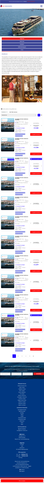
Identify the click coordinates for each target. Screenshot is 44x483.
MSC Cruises (22, 390)
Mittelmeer (22, 421)
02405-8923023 (22, 428)
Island (22, 414)
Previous (4, 89)
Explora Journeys (22, 405)
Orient (22, 422)
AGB (22, 446)
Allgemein (22, 38)
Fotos (22, 49)
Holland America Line (22, 385)
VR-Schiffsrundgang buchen (22, 449)
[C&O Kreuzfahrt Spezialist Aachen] (6, 6)
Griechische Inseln (22, 417)
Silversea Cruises (22, 403)
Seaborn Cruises (22, 401)
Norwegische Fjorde (22, 409)
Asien (22, 424)
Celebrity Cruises (22, 389)
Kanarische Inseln (22, 419)
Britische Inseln (22, 411)
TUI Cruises (22, 393)
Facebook (22, 469)
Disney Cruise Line (22, 395)
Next (39, 89)
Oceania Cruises (22, 398)
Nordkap (22, 413)
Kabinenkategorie (22, 47)
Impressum (22, 447)
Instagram (22, 471)
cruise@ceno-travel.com (22, 430)
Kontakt (22, 444)
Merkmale (22, 41)
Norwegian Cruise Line (22, 397)
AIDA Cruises (22, 387)
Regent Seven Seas (22, 400)
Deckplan (22, 44)
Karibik (22, 416)
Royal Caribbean (22, 392)
